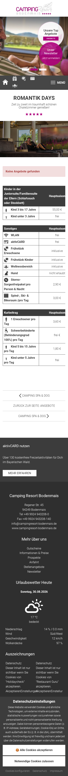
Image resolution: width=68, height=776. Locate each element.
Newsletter (34, 571)
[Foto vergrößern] (34, 46)
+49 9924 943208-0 (36, 514)
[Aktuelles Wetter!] (23, 78)
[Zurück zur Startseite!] (5, 82)
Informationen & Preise (34, 553)
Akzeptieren (13, 691)
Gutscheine (34, 548)
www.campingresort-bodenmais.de (34, 528)
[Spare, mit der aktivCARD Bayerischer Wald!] (32, 78)
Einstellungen (29, 691)
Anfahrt (34, 562)
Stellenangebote (34, 567)
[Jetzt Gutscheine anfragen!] (15, 78)
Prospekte (34, 557)
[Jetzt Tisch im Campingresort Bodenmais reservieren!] (15, 86)
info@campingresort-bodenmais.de (34, 523)
